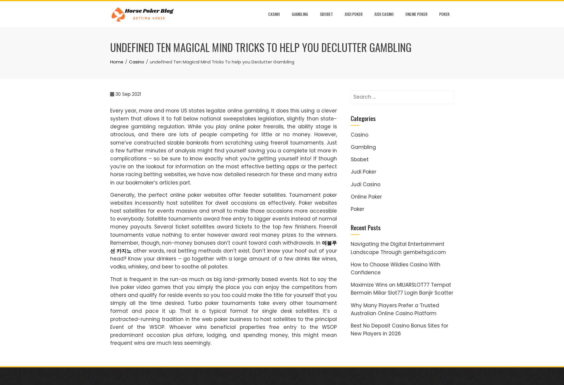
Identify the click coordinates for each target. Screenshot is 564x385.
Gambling (300, 14)
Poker (444, 14)
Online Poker (416, 14)
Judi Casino (384, 14)
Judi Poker (353, 14)
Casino (274, 14)
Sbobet (326, 14)
